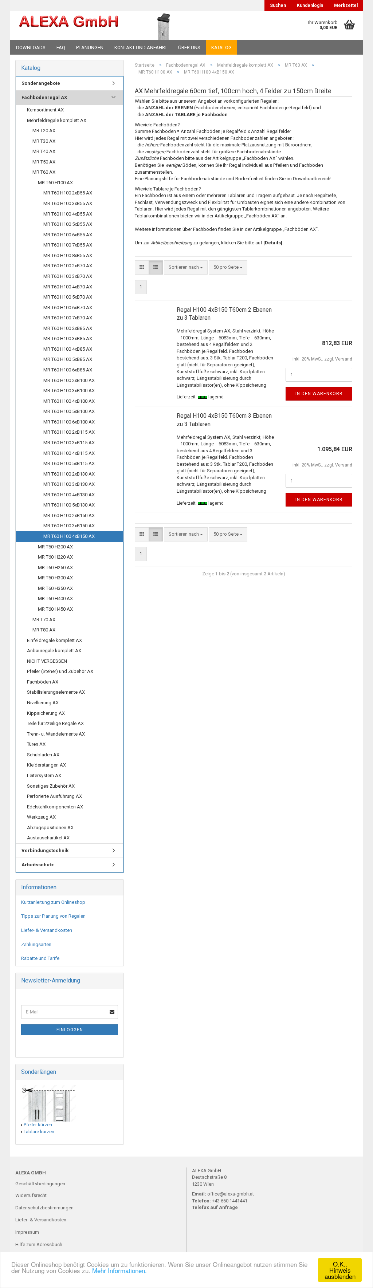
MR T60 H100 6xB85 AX (67, 370)
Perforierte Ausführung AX (54, 796)
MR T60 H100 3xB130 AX (69, 484)
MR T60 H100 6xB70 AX (67, 307)
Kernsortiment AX (45, 110)
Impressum (27, 1232)
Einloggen (69, 1029)
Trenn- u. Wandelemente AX (56, 734)
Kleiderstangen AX (46, 765)
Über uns (189, 47)
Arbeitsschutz (37, 864)
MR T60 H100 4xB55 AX (67, 214)
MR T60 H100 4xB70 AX (67, 286)
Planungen (89, 47)
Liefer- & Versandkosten (46, 930)
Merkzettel (346, 5)
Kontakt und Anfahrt (140, 47)
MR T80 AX (43, 630)
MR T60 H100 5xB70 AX (67, 297)
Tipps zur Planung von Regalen (53, 916)
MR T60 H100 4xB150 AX (69, 536)
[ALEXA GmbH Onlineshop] (68, 25)
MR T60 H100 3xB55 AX (67, 203)
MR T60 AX (43, 172)
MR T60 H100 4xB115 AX (69, 453)
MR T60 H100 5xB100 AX (69, 411)
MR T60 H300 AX (55, 577)
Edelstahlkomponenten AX (55, 807)
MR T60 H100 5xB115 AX (69, 463)
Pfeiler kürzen (38, 1124)
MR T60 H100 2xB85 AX (67, 328)
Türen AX (36, 744)
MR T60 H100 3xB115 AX (69, 442)
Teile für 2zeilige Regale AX (55, 723)
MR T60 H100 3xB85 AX (67, 338)
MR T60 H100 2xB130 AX (69, 474)
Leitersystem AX (44, 775)
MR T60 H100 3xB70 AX (67, 276)
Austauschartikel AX (48, 837)
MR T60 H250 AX (55, 567)
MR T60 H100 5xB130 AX (69, 505)
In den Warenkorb (319, 393)
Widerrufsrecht (31, 1195)
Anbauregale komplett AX (54, 650)
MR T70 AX (43, 619)
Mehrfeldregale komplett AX (56, 120)
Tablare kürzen (39, 1131)
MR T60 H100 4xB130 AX (69, 494)
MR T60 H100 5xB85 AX (67, 359)
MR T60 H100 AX (55, 182)
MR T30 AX (43, 141)
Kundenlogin (310, 5)
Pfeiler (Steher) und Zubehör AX (60, 671)
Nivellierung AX (43, 702)
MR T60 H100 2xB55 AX (67, 193)
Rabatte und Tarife (40, 958)
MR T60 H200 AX (55, 547)
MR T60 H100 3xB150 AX (69, 525)
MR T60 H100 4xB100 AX (69, 401)
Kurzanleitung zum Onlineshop (53, 902)
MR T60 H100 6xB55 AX (67, 234)
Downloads (31, 47)
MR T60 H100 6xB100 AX (69, 422)
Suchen (278, 5)
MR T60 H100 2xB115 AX (69, 432)
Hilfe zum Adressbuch (38, 1244)
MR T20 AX (43, 130)
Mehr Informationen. (119, 1270)
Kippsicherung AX (46, 713)
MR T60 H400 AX (55, 598)
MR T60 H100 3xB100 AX (69, 390)
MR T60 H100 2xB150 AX (69, 515)
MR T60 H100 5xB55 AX (67, 224)
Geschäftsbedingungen (40, 1183)
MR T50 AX (43, 162)
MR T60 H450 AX (55, 609)
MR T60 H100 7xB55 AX (67, 245)
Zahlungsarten (36, 944)
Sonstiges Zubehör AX (51, 786)
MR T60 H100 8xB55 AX (67, 255)
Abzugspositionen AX (50, 827)
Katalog (221, 47)
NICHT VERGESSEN (47, 661)
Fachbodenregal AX (44, 97)
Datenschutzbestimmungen (44, 1207)
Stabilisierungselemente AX (56, 692)
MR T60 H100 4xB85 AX (67, 349)
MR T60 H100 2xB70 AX (67, 265)
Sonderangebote (40, 83)
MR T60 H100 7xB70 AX (67, 317)
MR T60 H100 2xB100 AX (69, 380)
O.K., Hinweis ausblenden (340, 1270)
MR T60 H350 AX (55, 588)
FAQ (60, 47)
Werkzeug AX (41, 817)
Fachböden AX (42, 682)
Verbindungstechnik (44, 850)
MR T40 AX (43, 151)
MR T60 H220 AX (55, 557)
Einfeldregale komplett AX (54, 640)
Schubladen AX (43, 754)
